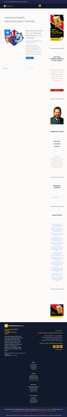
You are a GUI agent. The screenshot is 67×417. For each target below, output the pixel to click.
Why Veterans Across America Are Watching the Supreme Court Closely (57, 258)
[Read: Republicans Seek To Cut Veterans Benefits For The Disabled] (14, 37)
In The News (33, 365)
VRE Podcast (33, 368)
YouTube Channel (33, 366)
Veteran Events (33, 390)
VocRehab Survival (33, 375)
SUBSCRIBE (57, 90)
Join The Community (33, 388)
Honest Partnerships (33, 401)
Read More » (29, 58)
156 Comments (30, 40)
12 (29, 68)
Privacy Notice (33, 398)
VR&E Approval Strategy (33, 377)
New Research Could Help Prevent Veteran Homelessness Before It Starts (57, 254)
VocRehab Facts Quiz (33, 376)
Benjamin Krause (33, 364)
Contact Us (33, 369)
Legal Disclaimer (33, 402)
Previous (4, 68)
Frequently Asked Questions (33, 386)
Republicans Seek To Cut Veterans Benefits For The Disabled (34, 34)
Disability (36, 40)
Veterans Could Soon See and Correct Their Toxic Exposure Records (57, 234)
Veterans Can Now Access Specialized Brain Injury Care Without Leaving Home (57, 239)
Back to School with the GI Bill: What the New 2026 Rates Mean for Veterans (57, 230)
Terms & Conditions (33, 399)
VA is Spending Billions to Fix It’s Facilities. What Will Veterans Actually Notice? (57, 225)
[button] (40, 6)
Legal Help (33, 397)
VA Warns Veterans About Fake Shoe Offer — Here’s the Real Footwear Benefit (57, 243)
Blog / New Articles (33, 387)
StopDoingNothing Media (44, 409)
